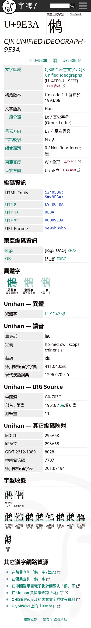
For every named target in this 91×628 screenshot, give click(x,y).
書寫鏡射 (13, 139)
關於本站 (31, 619)
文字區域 (13, 69)
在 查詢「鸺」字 (38, 593)
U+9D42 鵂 (55, 314)
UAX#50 (69, 170)
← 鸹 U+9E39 (35, 61)
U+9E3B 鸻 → (74, 61)
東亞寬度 (13, 162)
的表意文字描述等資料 (43, 600)
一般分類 (13, 117)
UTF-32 (12, 220)
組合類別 (13, 148)
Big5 (9, 250)
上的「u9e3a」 (34, 606)
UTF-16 (12, 212)
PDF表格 (54, 85)
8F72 (72, 250)
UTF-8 (10, 204)
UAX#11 (70, 161)
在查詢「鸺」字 (28, 579)
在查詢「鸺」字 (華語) (34, 572)
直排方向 (13, 170)
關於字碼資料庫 (55, 619)
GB (8, 258)
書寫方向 (13, 131)
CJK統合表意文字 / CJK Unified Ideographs (65, 72)
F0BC (61, 259)
